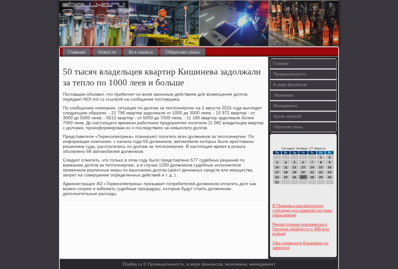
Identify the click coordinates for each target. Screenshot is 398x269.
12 (294, 167)
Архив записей (287, 116)
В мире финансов (290, 84)
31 (277, 182)
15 (321, 167)
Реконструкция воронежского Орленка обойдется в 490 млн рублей (300, 229)
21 (312, 172)
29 (321, 177)
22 (321, 172)
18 (286, 172)
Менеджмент (285, 105)
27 (303, 177)
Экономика (283, 95)
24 (277, 177)
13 (303, 167)
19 (294, 172)
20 (303, 172)
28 (312, 177)
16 (329, 167)
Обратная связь (182, 52)
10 (277, 167)
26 (294, 177)
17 (277, 172)
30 (329, 177)
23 (329, 172)
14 (312, 167)
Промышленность (290, 74)
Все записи (141, 52)
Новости (107, 52)
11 (286, 167)
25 (286, 177)
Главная (76, 52)
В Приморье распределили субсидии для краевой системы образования (302, 210)
